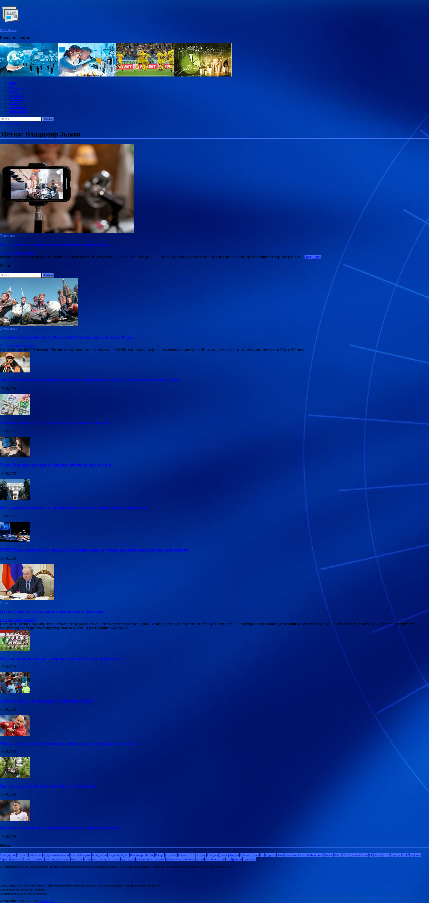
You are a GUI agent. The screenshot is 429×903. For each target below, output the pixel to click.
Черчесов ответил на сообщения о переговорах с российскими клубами (69, 743)
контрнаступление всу (106, 859)
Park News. (8, 30)
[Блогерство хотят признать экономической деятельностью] (214, 189)
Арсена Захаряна (80, 855)
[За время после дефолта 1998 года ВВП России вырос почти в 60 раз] (39, 324)
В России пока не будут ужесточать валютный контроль (54, 422)
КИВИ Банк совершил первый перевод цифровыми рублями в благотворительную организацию (94, 550)
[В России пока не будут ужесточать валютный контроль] (15, 414)
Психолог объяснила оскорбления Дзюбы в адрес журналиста (60, 828)
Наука (13, 91)
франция (236, 859)
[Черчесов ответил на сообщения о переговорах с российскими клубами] (15, 734)
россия (200, 859)
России (378, 855)
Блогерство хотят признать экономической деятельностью (57, 244)
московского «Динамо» (180, 859)
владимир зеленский (57, 859)
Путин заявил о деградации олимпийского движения (51, 611)
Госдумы (213, 855)
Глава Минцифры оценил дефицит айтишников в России (55, 465)
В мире (159, 855)
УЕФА (405, 855)
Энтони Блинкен (33, 859)
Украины (17, 859)
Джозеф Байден (229, 855)
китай (87, 859)
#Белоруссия (8, 855)
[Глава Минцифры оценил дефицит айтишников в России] (15, 456)
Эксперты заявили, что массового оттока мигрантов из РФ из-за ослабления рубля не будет (89, 380)
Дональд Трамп (249, 855)
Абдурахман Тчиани (56, 855)
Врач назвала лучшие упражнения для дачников (47, 785)
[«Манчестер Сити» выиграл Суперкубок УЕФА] (15, 692)
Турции (396, 855)
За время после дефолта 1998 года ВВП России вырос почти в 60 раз (66, 337)
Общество (16, 95)
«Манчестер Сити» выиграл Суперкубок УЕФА (46, 700)
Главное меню (11, 123)
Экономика (17, 107)
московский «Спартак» (150, 859)
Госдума (201, 855)
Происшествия (358, 855)
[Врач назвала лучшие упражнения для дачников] (15, 777)
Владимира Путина (142, 855)
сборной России (215, 859)
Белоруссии (99, 855)
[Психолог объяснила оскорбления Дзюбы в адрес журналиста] (15, 819)
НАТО (338, 855)
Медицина (17, 87)
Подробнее (313, 257)
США (386, 855)
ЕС (262, 855)
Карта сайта (18, 111)
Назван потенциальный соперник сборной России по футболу (60, 658)
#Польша (22, 855)
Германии (171, 855)
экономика (249, 859)
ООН (346, 855)
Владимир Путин (118, 855)
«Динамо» (35, 855)
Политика (16, 99)
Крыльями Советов (296, 855)
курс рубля (128, 859)
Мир (12, 83)
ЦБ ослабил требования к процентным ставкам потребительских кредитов (73, 507)
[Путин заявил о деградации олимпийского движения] (27, 598)
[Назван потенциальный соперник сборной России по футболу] (15, 649)
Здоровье (270, 855)
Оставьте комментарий (17, 253)
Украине (5, 859)
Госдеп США (186, 855)
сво (228, 859)
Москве (328, 855)
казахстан (77, 859)
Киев (280, 855)
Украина (415, 855)
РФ (371, 855)
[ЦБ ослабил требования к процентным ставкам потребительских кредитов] (15, 499)
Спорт (14, 103)
